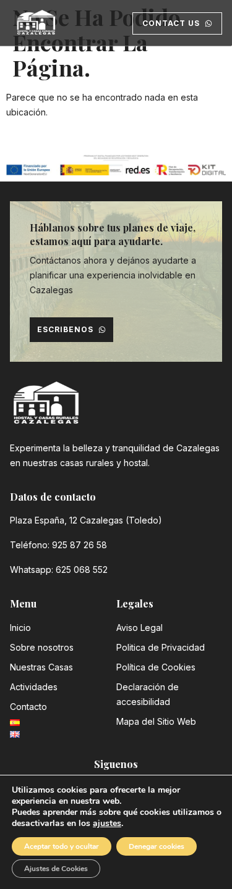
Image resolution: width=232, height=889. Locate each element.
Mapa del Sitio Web (156, 721)
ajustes (107, 823)
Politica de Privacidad (160, 647)
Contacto (28, 706)
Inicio (20, 627)
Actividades (34, 687)
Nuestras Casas (41, 667)
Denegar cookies (156, 846)
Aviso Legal (139, 627)
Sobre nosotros (42, 647)
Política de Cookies (155, 667)
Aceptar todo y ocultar (61, 846)
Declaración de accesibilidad (147, 694)
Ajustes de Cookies (56, 869)
